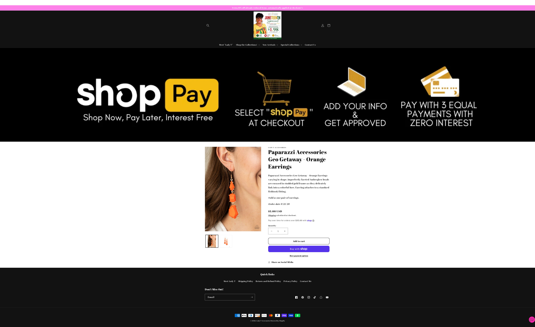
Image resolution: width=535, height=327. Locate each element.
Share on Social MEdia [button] (282, 262)
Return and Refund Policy (268, 281)
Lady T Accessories (263, 321)
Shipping (272, 215)
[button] (208, 25)
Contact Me (305, 281)
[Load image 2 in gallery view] (226, 241)
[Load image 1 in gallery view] (212, 241)
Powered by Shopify (278, 321)
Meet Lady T (230, 281)
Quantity (272, 225)
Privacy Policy (290, 281)
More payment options (299, 256)
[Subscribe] (252, 297)
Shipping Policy (245, 281)
